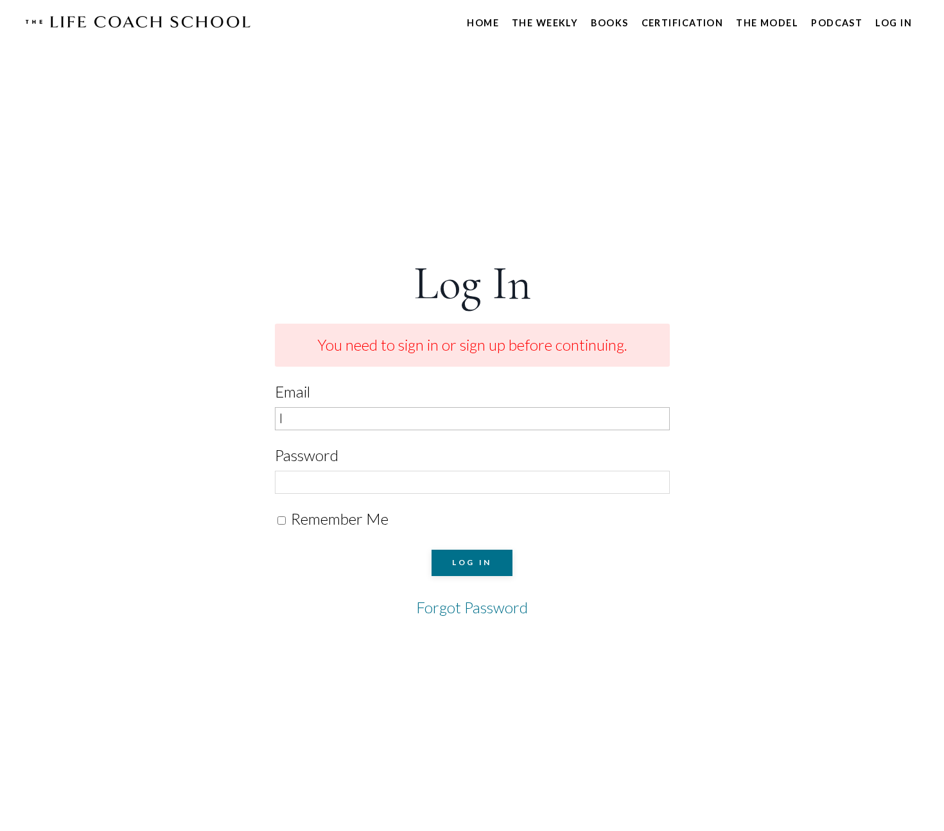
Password (306, 455)
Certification (683, 22)
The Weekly (545, 22)
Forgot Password (472, 607)
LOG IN (472, 562)
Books (609, 22)
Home (483, 22)
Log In (893, 22)
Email (292, 391)
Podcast (836, 22)
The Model (767, 22)
